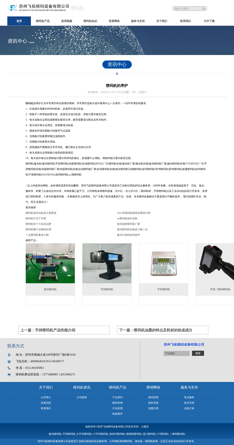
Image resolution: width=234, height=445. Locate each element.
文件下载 (209, 21)
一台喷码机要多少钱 (37, 235)
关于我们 (161, 21)
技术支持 (189, 403)
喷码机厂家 (101, 163)
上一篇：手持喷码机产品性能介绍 (47, 330)
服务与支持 (138, 21)
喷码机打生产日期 (36, 218)
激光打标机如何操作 (128, 235)
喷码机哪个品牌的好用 (38, 229)
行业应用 (117, 408)
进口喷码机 (149, 434)
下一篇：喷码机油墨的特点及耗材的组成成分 (155, 330)
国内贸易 (153, 397)
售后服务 (189, 397)
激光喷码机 (131, 191)
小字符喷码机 (100, 434)
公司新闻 (82, 397)
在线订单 (189, 408)
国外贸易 (153, 403)
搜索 (204, 8)
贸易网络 (114, 21)
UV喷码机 (162, 434)
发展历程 (46, 403)
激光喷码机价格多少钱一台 (132, 229)
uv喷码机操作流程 (127, 218)
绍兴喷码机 (48, 174)
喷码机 (29, 103)
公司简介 (46, 397)
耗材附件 (117, 413)
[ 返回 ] (142, 92)
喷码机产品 (43, 21)
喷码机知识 (90, 21)
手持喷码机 (69, 434)
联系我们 (185, 21)
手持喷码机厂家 (195, 163)
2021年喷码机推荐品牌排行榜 (133, 213)
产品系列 (117, 397)
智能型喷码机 (133, 434)
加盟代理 (153, 408)
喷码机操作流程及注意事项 (41, 213)
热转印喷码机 (117, 434)
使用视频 (66, 21)
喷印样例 (117, 403)
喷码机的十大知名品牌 (38, 224)
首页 (19, 21)
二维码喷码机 (177, 434)
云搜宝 (145, 426)
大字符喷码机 (84, 434)
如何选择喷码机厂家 (128, 224)
